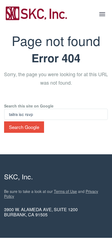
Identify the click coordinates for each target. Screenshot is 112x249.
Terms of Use (65, 191)
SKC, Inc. (18, 176)
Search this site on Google (29, 106)
